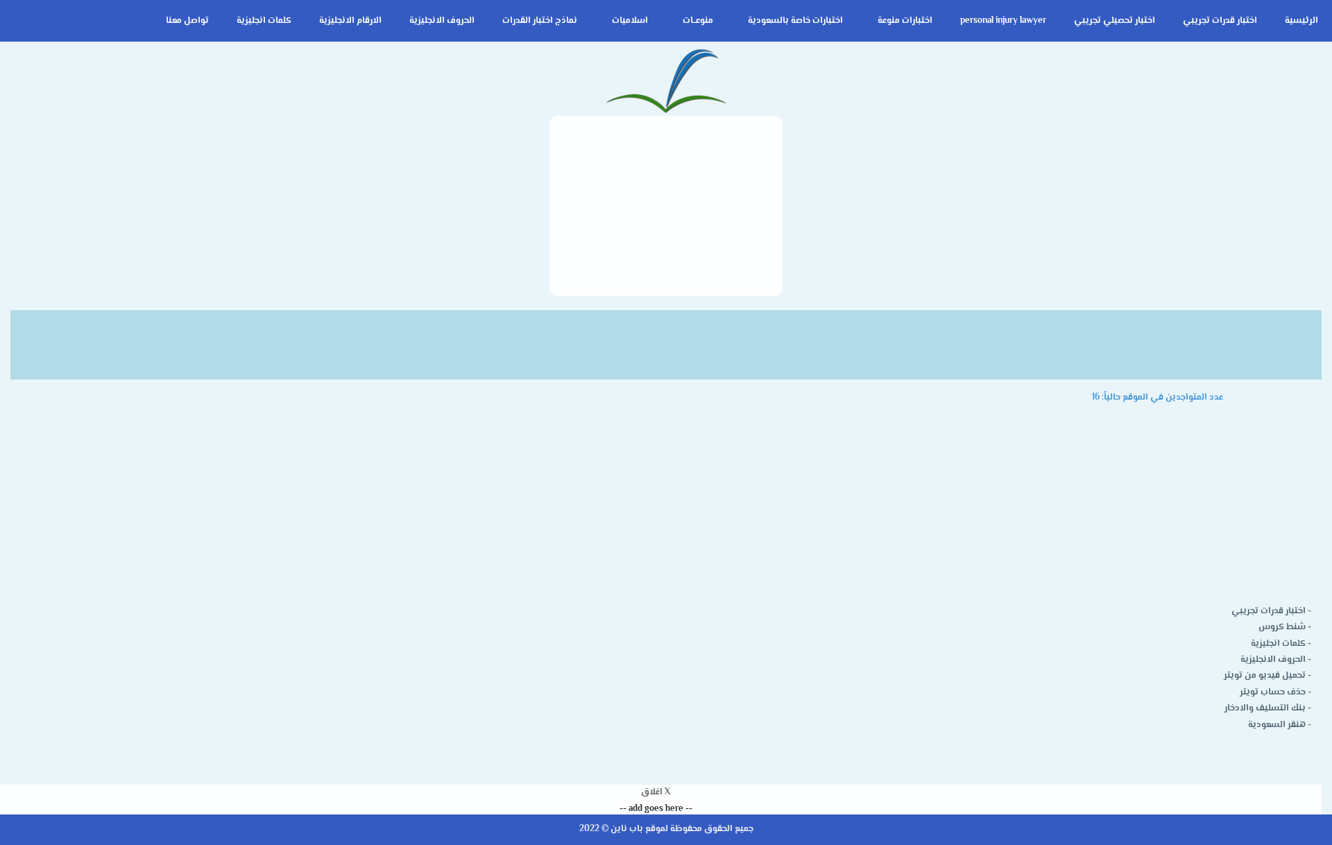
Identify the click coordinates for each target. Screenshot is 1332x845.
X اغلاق (655, 792)
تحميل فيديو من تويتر (1265, 676)
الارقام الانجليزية (350, 21)
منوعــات (698, 21)
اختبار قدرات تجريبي (1220, 21)
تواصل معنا (187, 21)
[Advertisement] (666, 206)
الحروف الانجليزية (442, 21)
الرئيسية (1301, 21)
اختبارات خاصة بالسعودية (795, 21)
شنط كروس (1282, 627)
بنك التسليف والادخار (1265, 708)
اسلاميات (630, 21)
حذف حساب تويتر (1273, 692)
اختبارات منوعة (905, 21)
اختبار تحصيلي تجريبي (1114, 21)
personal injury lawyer (1003, 21)
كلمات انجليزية (264, 21)
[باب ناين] (666, 82)
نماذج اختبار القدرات (539, 21)
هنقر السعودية (1277, 725)
